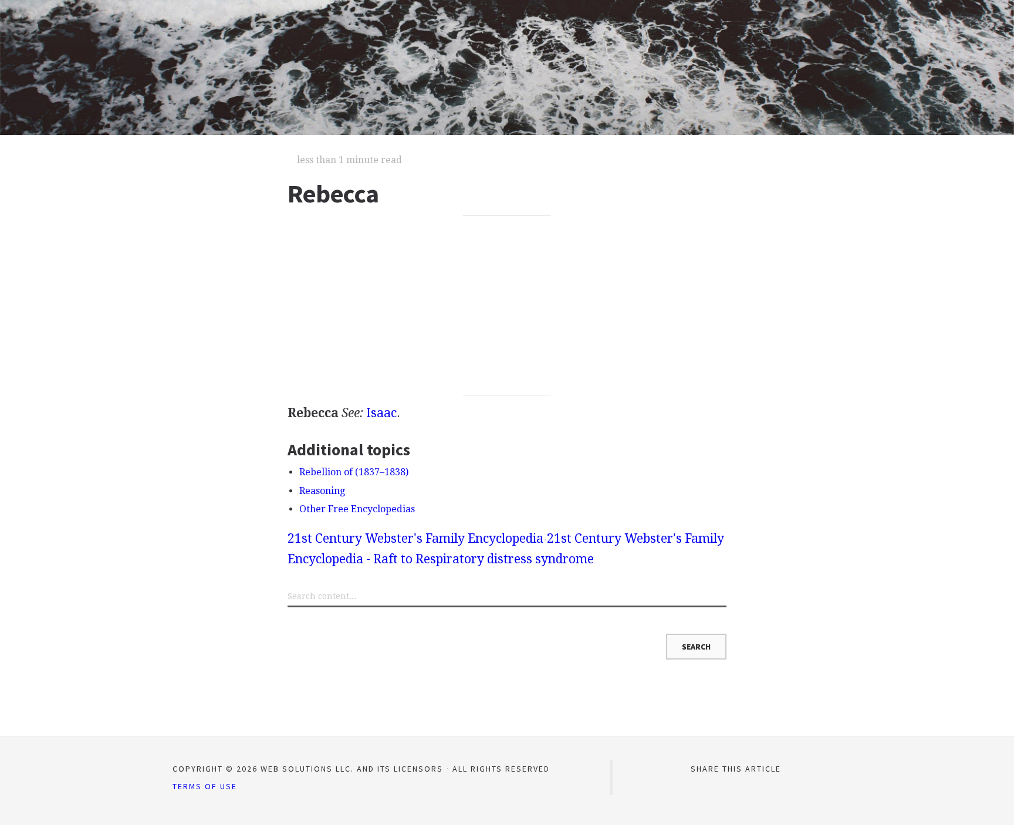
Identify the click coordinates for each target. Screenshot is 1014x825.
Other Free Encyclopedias (357, 509)
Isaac (381, 412)
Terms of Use (205, 786)
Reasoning (322, 490)
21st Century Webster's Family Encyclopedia (415, 538)
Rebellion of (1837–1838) (353, 472)
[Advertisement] (507, 306)
